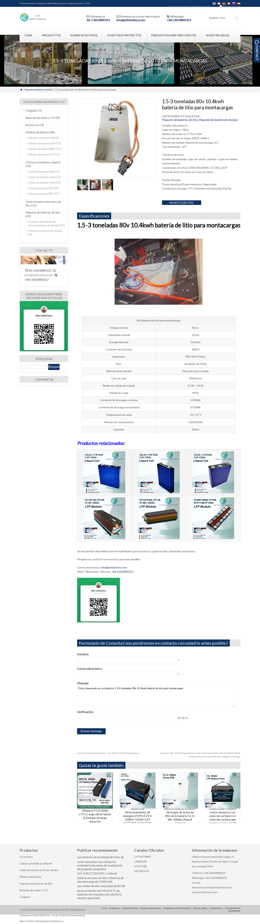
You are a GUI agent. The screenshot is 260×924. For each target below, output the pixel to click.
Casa (28, 35)
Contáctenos (36, 50)
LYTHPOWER (142, 856)
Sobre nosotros (176, 6)
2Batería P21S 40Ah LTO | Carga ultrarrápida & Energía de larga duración (95, 816)
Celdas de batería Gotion (42, 177)
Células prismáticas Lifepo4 (43, 162)
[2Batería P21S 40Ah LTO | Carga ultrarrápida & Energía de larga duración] (95, 807)
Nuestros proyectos (124, 35)
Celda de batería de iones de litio (39, 870)
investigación (181, 202)
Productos (51, 35)
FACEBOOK (141, 871)
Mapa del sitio (193, 6)
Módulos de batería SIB (41, 137)
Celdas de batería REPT (41, 193)
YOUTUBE (140, 866)
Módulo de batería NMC (41, 148)
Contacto (206, 6)
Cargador (32, 110)
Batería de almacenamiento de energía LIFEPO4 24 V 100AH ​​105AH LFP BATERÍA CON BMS (137, 816)
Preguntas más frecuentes (173, 35)
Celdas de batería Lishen (41, 171)
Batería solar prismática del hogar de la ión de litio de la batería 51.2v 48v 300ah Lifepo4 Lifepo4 (179, 816)
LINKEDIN (140, 861)
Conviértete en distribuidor (82, 50)
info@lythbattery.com (130, 20)
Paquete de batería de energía (218, 119)
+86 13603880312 (122, 571)
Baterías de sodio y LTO (41, 117)
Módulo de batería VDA (41, 143)
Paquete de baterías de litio (38, 89)
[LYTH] (33, 21)
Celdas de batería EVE (40, 188)
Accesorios (33, 125)
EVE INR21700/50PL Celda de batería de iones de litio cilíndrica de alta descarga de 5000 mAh (100, 877)
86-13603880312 (98, 20)
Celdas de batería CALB (41, 182)
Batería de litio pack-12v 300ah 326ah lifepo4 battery (108, 753)
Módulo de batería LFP (41, 154)
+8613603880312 (179, 20)
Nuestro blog (217, 35)
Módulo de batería (37, 132)
